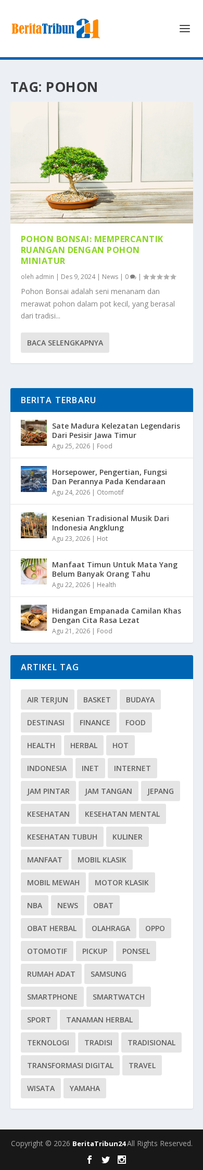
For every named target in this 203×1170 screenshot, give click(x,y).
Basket (97, 699)
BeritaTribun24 (99, 1143)
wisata (41, 1088)
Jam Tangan (108, 791)
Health (106, 584)
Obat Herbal (52, 928)
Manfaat (44, 860)
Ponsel (136, 951)
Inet (90, 768)
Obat (103, 905)
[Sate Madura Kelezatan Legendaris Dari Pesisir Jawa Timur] (34, 433)
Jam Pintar (48, 791)
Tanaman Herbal (99, 1020)
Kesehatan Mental (122, 814)
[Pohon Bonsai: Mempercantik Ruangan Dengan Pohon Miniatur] (101, 162)
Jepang (160, 791)
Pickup (94, 951)
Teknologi (48, 1042)
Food (104, 446)
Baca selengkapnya (65, 343)
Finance (95, 722)
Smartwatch (119, 997)
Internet (132, 768)
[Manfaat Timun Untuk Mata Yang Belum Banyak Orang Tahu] (34, 571)
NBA (34, 905)
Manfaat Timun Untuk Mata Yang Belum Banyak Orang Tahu (114, 569)
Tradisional (151, 1042)
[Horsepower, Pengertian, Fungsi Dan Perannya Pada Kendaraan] (34, 479)
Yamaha (85, 1088)
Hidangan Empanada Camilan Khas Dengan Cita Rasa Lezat (116, 615)
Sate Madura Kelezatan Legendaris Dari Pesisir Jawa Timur (116, 430)
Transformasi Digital (70, 1065)
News (110, 276)
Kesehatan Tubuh (62, 837)
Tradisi (98, 1042)
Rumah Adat (51, 974)
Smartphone (52, 997)
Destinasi (46, 722)
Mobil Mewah (53, 882)
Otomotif (110, 492)
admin (44, 276)
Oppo (155, 928)
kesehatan (48, 814)
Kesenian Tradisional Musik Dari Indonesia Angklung (110, 523)
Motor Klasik (122, 882)
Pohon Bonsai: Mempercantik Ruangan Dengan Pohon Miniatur (92, 250)
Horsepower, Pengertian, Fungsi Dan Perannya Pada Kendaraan (109, 476)
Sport (39, 1020)
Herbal (83, 745)
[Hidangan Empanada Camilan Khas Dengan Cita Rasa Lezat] (34, 618)
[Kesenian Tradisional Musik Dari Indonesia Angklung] (34, 525)
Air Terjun (47, 699)
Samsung (108, 974)
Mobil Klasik (102, 860)
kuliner (127, 837)
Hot (102, 538)
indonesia (47, 768)
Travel (142, 1065)
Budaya (140, 699)
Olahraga (111, 928)
